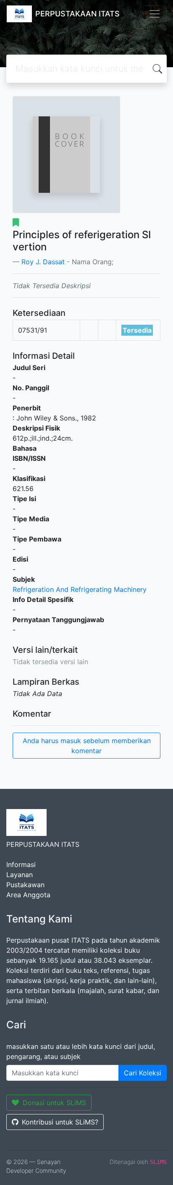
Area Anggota (28, 895)
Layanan (19, 874)
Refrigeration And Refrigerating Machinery (80, 589)
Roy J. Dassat (43, 261)
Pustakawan (25, 884)
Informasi (21, 864)
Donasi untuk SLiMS (54, 1102)
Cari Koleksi (142, 1073)
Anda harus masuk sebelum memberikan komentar (87, 745)
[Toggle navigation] (154, 13)
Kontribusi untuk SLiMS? (60, 1122)
